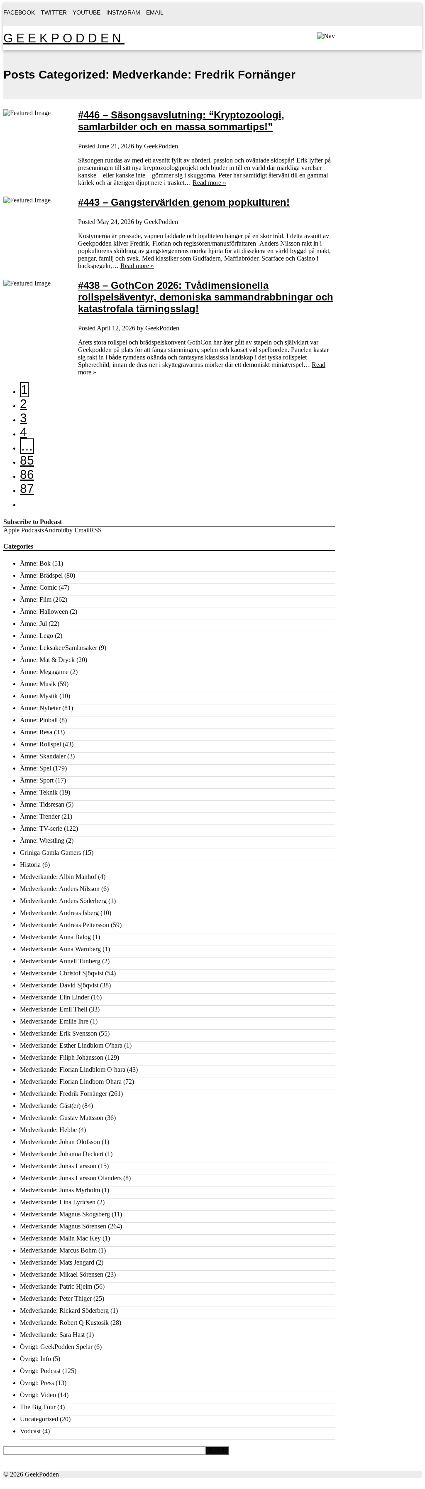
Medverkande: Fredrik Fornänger (63, 1093)
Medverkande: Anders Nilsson (60, 888)
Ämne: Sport (37, 780)
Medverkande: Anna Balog (55, 936)
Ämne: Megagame (44, 671)
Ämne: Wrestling (42, 840)
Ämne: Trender (40, 816)
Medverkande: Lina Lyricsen (57, 1202)
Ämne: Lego (36, 635)
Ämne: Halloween (44, 611)
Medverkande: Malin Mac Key (60, 1238)
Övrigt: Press (37, 1382)
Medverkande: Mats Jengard (57, 1262)
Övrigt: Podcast (40, 1370)
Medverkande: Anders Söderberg (63, 900)
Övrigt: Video (38, 1394)
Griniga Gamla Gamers (50, 852)
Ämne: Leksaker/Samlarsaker (58, 647)
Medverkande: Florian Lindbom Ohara (71, 1081)
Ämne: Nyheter (40, 707)
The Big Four (38, 1406)
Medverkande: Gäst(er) (50, 1105)
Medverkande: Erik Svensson (58, 1033)
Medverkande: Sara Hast (52, 1334)
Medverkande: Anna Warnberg (60, 948)
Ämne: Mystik (39, 695)
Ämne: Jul (33, 623)
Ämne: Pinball (39, 720)
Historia (30, 864)
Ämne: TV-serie (41, 828)
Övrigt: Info (35, 1358)
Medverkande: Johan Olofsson (60, 1141)
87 (27, 488)
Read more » (209, 182)
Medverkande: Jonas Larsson (58, 1165)
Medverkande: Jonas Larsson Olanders (71, 1177)
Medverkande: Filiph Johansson (61, 1057)
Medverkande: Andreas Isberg (59, 912)
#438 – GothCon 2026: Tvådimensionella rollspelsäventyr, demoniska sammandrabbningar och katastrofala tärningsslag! (205, 297)
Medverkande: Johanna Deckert (61, 1153)
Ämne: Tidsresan (42, 804)
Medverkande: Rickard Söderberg (64, 1310)
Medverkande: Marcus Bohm (58, 1250)
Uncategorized (39, 1419)
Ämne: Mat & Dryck (47, 659)
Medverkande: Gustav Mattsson (61, 1117)
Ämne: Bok (35, 563)
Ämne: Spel (35, 768)
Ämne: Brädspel (41, 575)
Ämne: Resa (36, 732)
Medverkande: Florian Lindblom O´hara (72, 1069)
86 (27, 474)
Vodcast (30, 1431)
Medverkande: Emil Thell (53, 1009)
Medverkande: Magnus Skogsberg (65, 1214)
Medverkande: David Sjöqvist (59, 985)
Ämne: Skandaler (43, 756)
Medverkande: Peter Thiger (56, 1298)
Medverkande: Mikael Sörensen (61, 1274)
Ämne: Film (35, 599)
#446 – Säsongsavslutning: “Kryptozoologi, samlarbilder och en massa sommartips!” (181, 120)
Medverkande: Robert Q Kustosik (64, 1322)
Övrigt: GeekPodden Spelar (56, 1346)
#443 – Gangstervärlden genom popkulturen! (184, 202)
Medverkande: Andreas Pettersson (64, 924)
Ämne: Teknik (39, 792)
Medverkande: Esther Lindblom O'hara (71, 1045)
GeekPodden (64, 38)
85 (27, 460)
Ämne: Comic (38, 587)
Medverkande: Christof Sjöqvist (61, 973)
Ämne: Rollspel (40, 744)
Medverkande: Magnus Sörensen (63, 1226)
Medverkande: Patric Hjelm (56, 1286)
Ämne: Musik (38, 683)
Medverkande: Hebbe (48, 1129)
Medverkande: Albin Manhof (58, 876)
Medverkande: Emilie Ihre (54, 1021)
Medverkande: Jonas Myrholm (60, 1190)
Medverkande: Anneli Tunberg (60, 961)
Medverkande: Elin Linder (54, 997)
